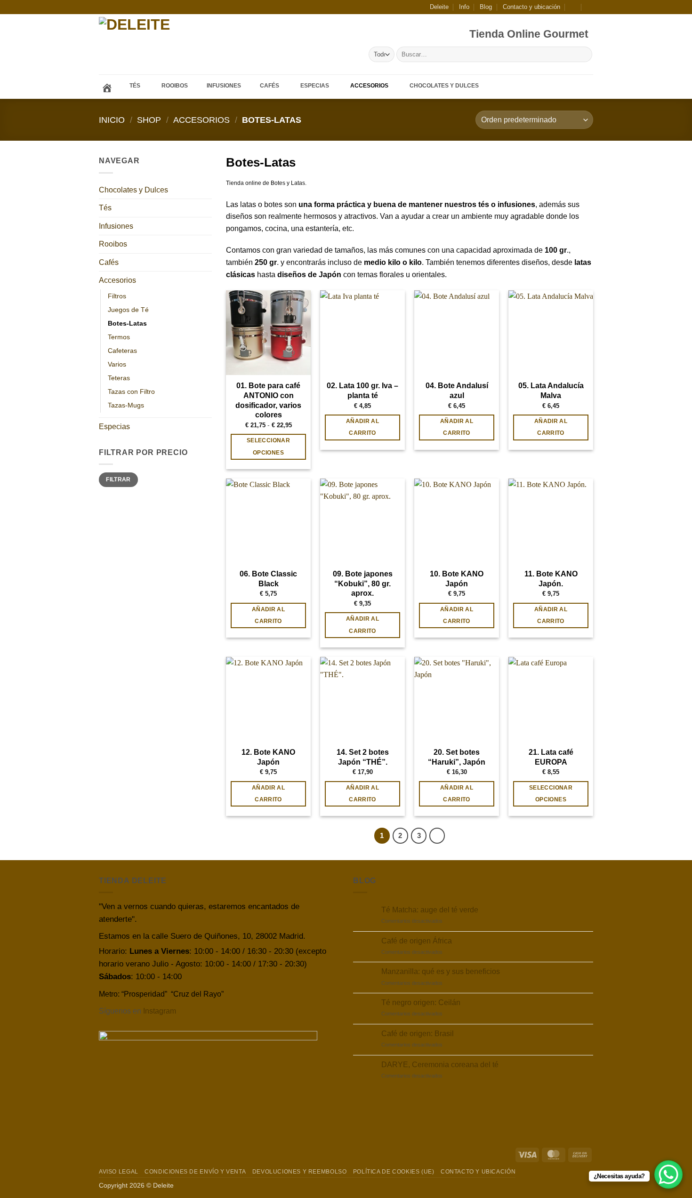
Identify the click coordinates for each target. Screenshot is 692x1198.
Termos (119, 337)
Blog (486, 6)
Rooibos (113, 244)
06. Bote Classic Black (268, 579)
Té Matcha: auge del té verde (429, 910)
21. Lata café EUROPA (551, 757)
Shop (149, 120)
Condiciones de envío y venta (195, 1171)
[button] (574, 7)
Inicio (112, 120)
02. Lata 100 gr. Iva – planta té (362, 390)
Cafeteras (122, 350)
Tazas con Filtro (131, 391)
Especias (114, 427)
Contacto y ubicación (531, 6)
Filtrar (118, 479)
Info (464, 6)
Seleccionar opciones (268, 446)
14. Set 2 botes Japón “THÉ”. (363, 757)
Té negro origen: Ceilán (420, 1002)
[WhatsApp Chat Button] (668, 1174)
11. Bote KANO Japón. (551, 579)
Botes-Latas (127, 323)
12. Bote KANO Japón (268, 757)
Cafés (109, 262)
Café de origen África (416, 941)
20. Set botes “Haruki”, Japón (456, 757)
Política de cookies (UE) (394, 1171)
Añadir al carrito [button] (362, 427)
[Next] (437, 836)
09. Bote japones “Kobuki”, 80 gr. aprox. (363, 583)
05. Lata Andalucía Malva (551, 390)
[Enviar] (583, 55)
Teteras (119, 378)
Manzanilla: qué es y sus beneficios (440, 971)
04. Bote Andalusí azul (457, 390)
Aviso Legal (118, 1171)
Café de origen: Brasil (417, 1034)
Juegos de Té (128, 309)
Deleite (439, 6)
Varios (117, 364)
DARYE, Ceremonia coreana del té (440, 1065)
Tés (105, 208)
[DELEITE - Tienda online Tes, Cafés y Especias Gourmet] (162, 44)
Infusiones (116, 226)
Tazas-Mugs (126, 405)
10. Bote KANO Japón (456, 579)
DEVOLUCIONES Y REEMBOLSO (299, 1171)
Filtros (117, 296)
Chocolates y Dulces (133, 190)
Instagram (159, 1011)
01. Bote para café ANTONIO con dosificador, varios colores (268, 400)
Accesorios (201, 120)
